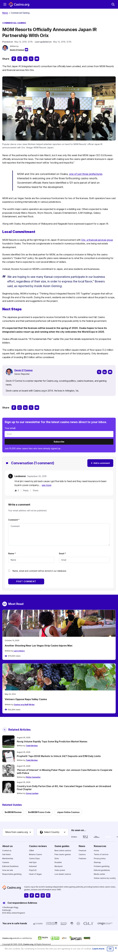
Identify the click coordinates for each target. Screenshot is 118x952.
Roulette (58, 862)
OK (110, 949)
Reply (26, 490)
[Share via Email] (37, 58)
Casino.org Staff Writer (24, 704)
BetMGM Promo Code (39, 812)
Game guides (62, 846)
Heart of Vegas (35, 874)
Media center (99, 874)
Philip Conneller (33, 777)
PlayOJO (33, 870)
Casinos (82, 854)
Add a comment (100, 462)
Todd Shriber (32, 746)
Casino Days (34, 858)
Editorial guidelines (102, 870)
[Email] (110, 372)
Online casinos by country (105, 878)
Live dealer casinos (63, 874)
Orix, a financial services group (97, 239)
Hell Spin (33, 862)
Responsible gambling (11, 874)
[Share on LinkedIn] (25, 58)
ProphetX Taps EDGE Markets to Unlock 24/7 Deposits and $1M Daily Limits (59, 756)
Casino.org (28, 944)
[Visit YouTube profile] (37, 895)
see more (46, 485)
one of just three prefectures (85, 173)
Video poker (60, 870)
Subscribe (59, 441)
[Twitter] (99, 372)
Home (96, 850)
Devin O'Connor (17, 50)
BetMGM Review (13, 812)
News (5, 13)
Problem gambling (101, 866)
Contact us (6, 850)
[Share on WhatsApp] (19, 58)
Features (82, 858)
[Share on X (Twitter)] (31, 58)
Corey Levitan (32, 793)
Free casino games (63, 854)
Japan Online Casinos (68, 812)
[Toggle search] (113, 4)
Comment (13, 520)
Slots (57, 858)
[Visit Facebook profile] (32, 895)
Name (12, 553)
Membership (7, 858)
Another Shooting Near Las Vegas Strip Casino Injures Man (38, 645)
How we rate (7, 870)
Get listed (6, 854)
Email (62, 553)
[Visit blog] (48, 895)
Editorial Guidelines (10, 866)
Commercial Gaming (20, 13)
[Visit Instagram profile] (43, 895)
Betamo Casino (35, 854)
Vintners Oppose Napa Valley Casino (26, 699)
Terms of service (101, 854)
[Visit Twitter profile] (26, 895)
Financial (82, 850)
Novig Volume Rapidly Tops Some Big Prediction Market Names (52, 741)
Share (35, 490)
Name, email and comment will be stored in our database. (40, 571)
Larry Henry (19, 651)
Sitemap (97, 862)
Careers (5, 862)
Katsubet (33, 866)
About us (7, 846)
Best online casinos (63, 850)
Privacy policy (100, 858)
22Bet (31, 850)
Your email (10, 428)
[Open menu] (4, 4)
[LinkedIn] (104, 372)
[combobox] (18, 832)
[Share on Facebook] (14, 58)
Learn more (98, 948)
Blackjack (59, 866)
